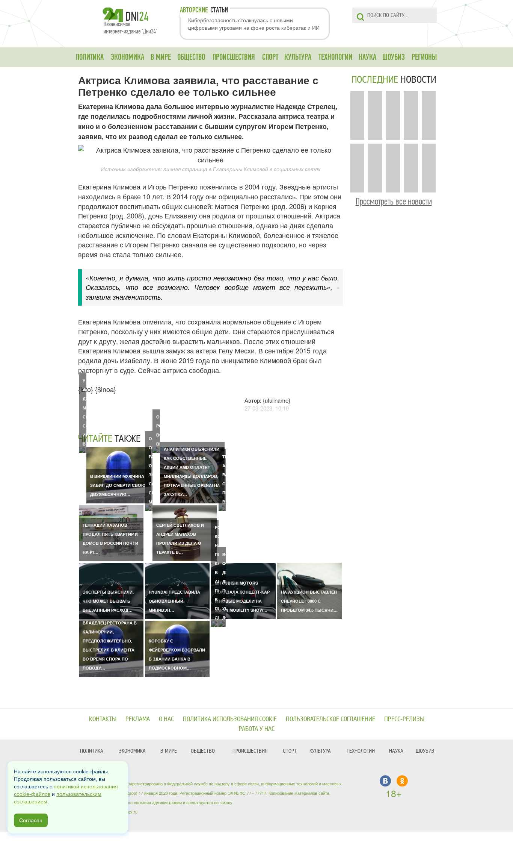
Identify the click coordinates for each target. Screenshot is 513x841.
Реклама (137, 719)
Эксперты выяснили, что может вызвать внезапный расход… (108, 601)
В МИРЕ (161, 57)
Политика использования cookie (230, 719)
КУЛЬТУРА (297, 57)
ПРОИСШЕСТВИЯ (234, 57)
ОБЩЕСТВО (191, 57)
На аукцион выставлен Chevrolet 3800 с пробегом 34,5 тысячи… (309, 601)
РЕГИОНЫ (424, 57)
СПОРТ (270, 57)
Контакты (102, 719)
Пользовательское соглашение (330, 719)
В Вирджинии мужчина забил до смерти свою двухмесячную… (117, 485)
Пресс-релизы (404, 719)
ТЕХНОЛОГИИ (335, 57)
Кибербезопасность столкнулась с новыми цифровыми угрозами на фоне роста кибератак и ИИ (254, 23)
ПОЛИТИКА (90, 57)
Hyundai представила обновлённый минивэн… (174, 601)
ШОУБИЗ (393, 57)
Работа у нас (257, 729)
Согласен (30, 820)
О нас (166, 719)
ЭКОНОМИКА (127, 57)
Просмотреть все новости (394, 201)
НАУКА (367, 57)
